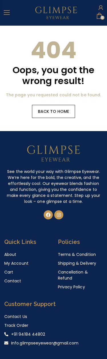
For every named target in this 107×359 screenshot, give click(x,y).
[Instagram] (58, 214)
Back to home (53, 111)
